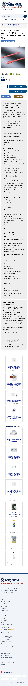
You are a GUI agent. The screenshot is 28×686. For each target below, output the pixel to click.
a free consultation (19, 344)
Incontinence (4, 660)
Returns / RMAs (4, 610)
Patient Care (4, 659)
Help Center (4, 620)
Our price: (5, 74)
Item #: (3, 41)
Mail (4, 339)
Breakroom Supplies (6, 666)
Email (4, 337)
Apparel (3, 664)
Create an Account (5, 601)
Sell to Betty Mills (5, 625)
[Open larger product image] (13, 57)
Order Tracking (4, 608)
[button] (2, 57)
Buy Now (17, 91)
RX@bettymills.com (11, 337)
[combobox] (4, 86)
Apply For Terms (5, 612)
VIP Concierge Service (6, 624)
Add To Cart (18, 87)
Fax (4, 335)
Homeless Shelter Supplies (7, 646)
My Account (14, 19)
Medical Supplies (5, 655)
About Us (3, 618)
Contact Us (3, 622)
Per (2, 77)
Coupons (3, 643)
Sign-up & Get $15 (5, 638)
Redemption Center (6, 641)
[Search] (25, 16)
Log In (5, 19)
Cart (23, 19)
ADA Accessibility (5, 627)
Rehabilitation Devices (6, 657)
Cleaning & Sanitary (5, 653)
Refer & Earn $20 (5, 639)
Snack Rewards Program (7, 636)
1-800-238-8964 (8, 592)
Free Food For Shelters (6, 645)
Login (2, 599)
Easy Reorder (4, 606)
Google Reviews (7, 629)
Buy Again (3, 605)
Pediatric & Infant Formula (7, 662)
